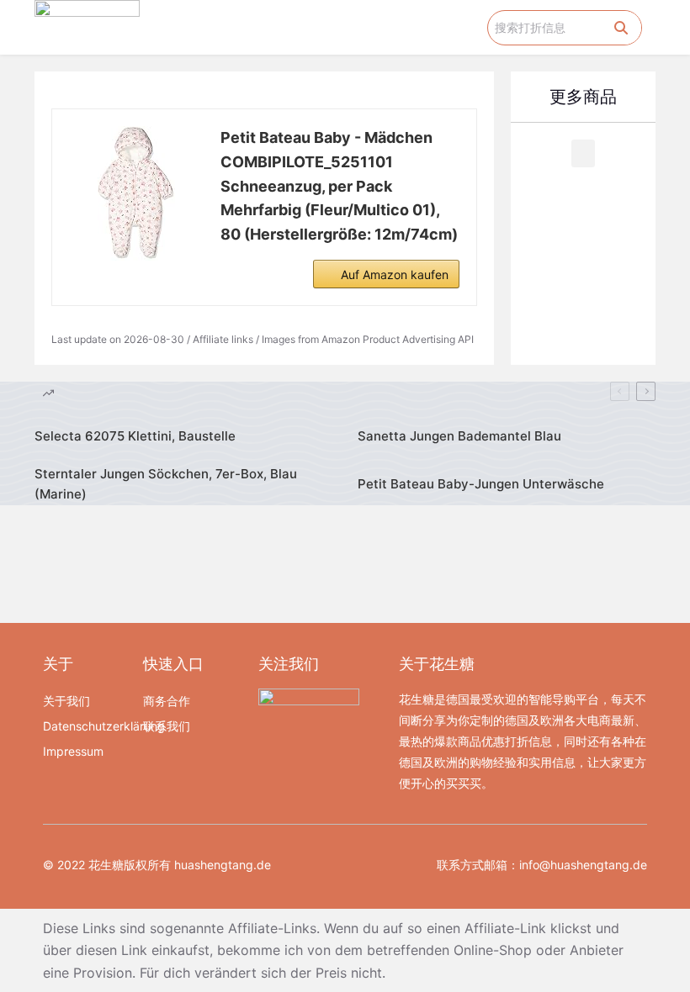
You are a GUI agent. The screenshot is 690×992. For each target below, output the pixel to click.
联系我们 (166, 726)
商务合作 (166, 701)
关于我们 (66, 701)
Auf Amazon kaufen (394, 274)
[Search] (621, 28)
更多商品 (583, 97)
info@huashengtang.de (583, 864)
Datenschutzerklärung (84, 726)
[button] (475, 27)
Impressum (73, 751)
